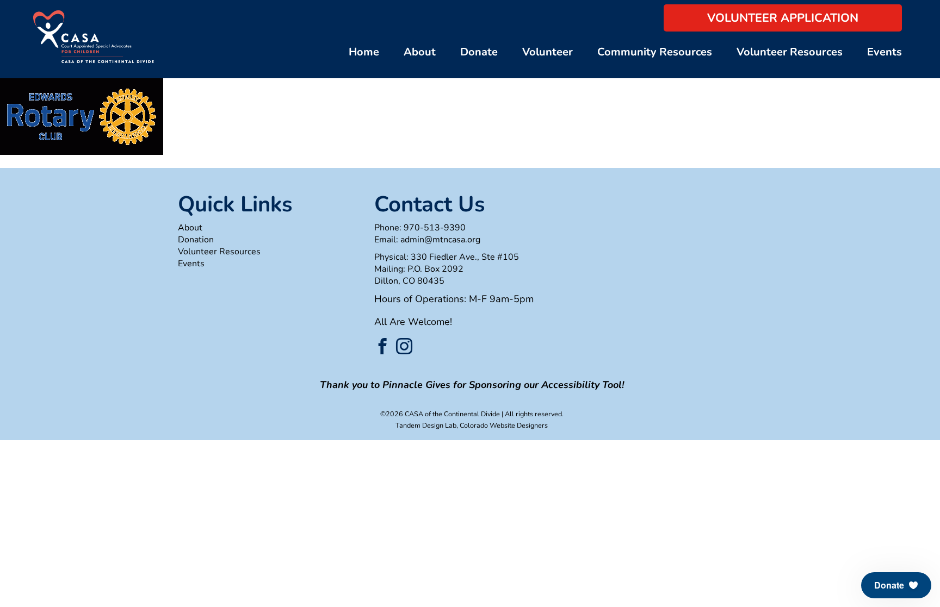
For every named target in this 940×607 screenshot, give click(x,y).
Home (364, 52)
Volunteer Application (782, 18)
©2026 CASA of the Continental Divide (440, 413)
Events (884, 52)
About (420, 52)
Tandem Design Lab (425, 425)
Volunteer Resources (790, 52)
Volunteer (547, 52)
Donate (479, 52)
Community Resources (654, 52)
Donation (196, 240)
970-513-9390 (435, 228)
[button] (896, 585)
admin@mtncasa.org (440, 240)
